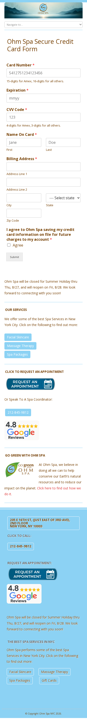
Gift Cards (49, 680)
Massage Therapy (20, 346)
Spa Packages (17, 354)
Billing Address (21, 158)
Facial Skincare (18, 337)
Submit (14, 257)
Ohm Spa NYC (47, 713)
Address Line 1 (16, 174)
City (9, 205)
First (9, 150)
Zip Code (12, 221)
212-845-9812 (18, 412)
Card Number (20, 65)
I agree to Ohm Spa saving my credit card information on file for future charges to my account (40, 234)
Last (49, 150)
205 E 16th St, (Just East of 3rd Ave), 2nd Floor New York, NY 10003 (40, 523)
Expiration (17, 90)
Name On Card (21, 134)
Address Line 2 (16, 190)
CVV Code (16, 109)
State (49, 205)
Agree (18, 245)
